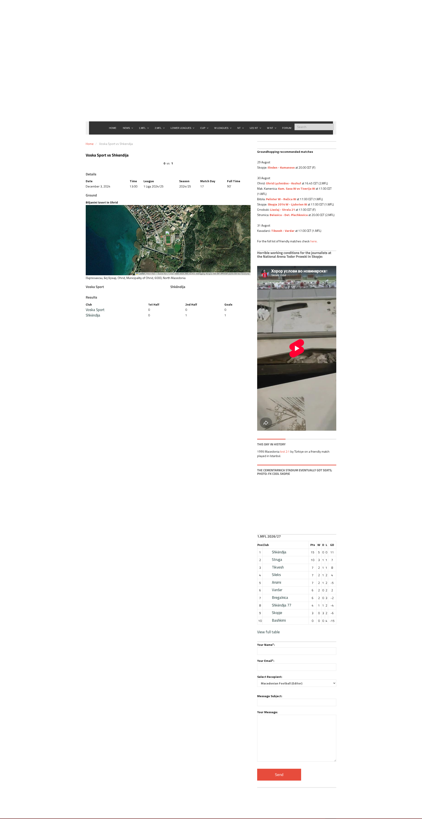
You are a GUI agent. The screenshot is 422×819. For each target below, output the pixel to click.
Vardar (277, 590)
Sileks (276, 575)
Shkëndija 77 (281, 605)
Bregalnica (280, 597)
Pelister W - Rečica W (281, 199)
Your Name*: (266, 644)
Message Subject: (269, 696)
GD (332, 544)
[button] (168, 235)
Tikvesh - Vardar (283, 230)
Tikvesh (278, 567)
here (313, 241)
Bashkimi (279, 620)
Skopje (277, 613)
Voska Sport (95, 310)
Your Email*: (265, 660)
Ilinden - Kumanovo (281, 167)
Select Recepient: (269, 676)
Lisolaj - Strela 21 (282, 209)
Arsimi (276, 582)
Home (90, 143)
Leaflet (141, 273)
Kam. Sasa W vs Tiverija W (296, 188)
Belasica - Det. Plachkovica (289, 214)
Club (266, 544)
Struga (277, 559)
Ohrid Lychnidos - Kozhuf (283, 183)
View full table (268, 632)
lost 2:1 (285, 451)
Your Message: (267, 712)
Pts (312, 544)
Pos (259, 544)
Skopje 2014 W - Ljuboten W (287, 204)
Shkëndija (93, 315)
